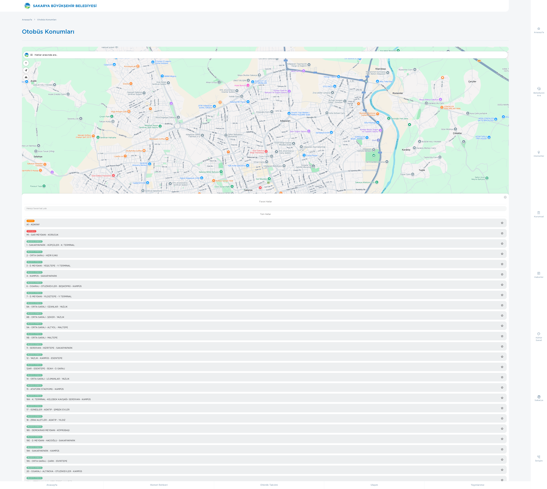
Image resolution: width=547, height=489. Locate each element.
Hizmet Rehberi (159, 485)
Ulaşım (374, 485)
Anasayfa (27, 19)
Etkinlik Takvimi (269, 485)
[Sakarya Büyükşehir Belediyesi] (60, 6)
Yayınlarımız (477, 485)
